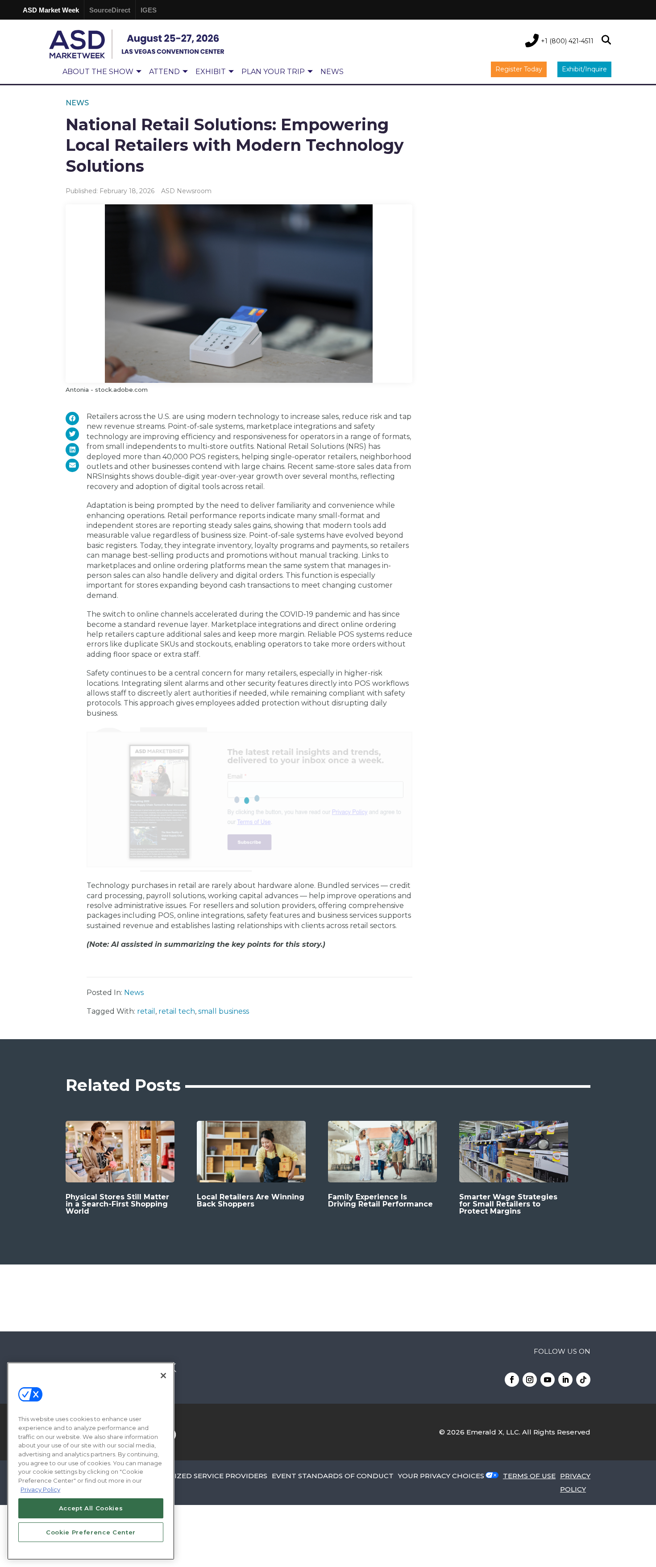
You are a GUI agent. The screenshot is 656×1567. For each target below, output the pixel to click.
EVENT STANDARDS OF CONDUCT (333, 1476)
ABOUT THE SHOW (97, 71)
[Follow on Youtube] (547, 1379)
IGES (149, 10)
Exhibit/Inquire (584, 69)
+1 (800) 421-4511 (567, 41)
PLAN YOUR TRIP (273, 71)
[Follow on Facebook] (512, 1379)
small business (223, 1011)
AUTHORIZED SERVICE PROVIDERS (205, 1476)
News (77, 103)
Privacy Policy (40, 1488)
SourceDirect (109, 10)
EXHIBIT (210, 71)
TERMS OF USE (529, 1476)
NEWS (332, 71)
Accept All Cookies (91, 1508)
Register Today (518, 69)
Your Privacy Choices (441, 1476)
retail (146, 1011)
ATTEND (164, 71)
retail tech (176, 1011)
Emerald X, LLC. (493, 1432)
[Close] (163, 1375)
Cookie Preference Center (91, 1532)
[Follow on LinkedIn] (565, 1379)
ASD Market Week (51, 10)
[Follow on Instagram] (530, 1379)
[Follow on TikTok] (583, 1379)
